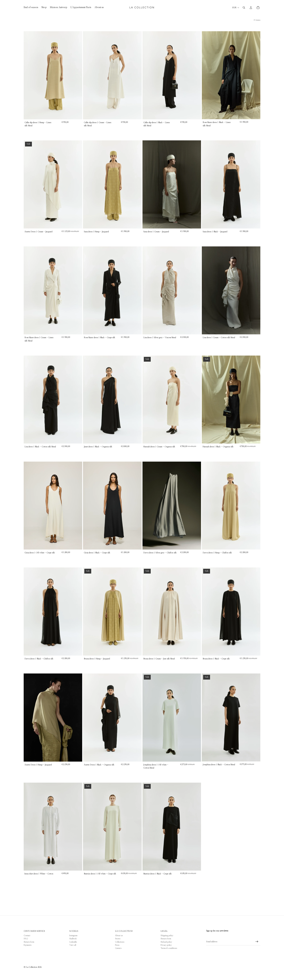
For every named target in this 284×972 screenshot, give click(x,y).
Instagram (73, 935)
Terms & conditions (169, 948)
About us (119, 935)
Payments (27, 945)
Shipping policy (167, 935)
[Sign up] (256, 941)
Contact (27, 935)
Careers (118, 948)
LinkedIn (73, 942)
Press (117, 945)
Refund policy (166, 942)
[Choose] (77, 114)
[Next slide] (77, 75)
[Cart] (258, 7)
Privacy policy (166, 945)
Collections (119, 942)
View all (72, 945)
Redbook (73, 939)
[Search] (244, 7)
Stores (117, 939)
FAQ (26, 939)
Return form (29, 942)
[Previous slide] (29, 75)
